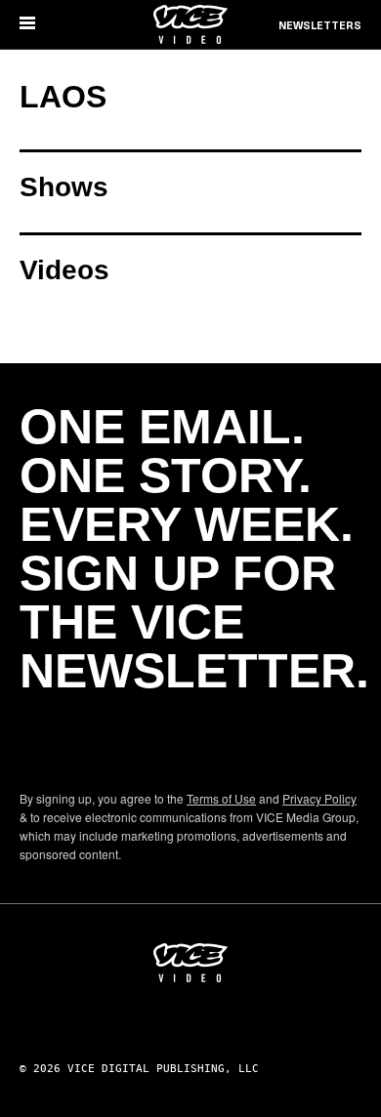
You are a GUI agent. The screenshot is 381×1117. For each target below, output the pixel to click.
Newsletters (319, 26)
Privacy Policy (319, 798)
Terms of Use (221, 798)
